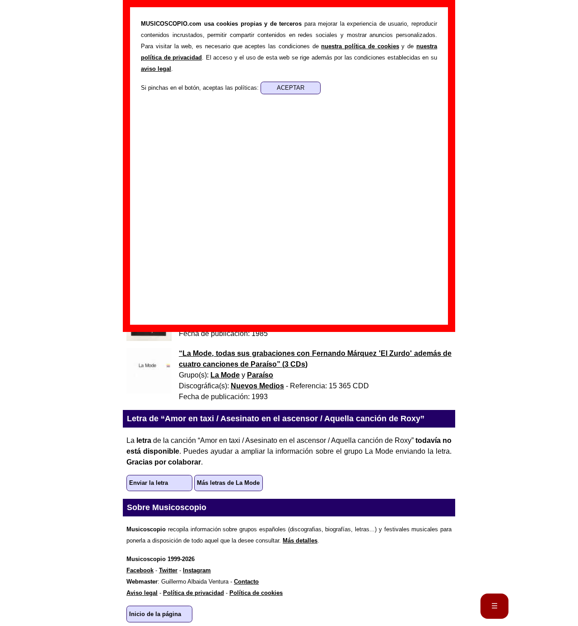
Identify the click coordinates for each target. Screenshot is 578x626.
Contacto (246, 581)
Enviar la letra (148, 482)
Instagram (197, 570)
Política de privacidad (193, 592)
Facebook (140, 570)
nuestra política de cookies (360, 46)
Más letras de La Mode (228, 482)
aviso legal (156, 68)
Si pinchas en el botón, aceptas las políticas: (201, 87)
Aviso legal (142, 592)
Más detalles (300, 540)
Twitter (168, 570)
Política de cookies (256, 592)
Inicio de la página (155, 614)
